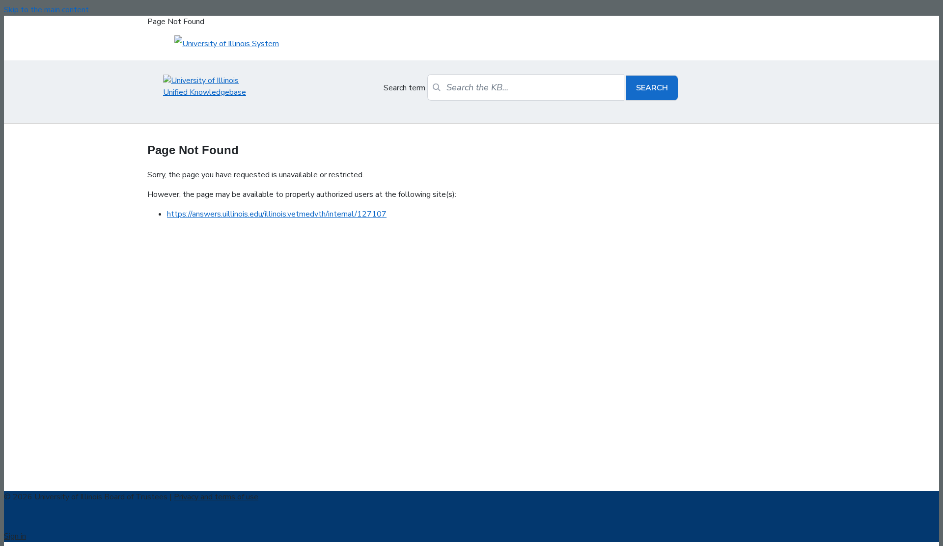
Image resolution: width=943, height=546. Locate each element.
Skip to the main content (46, 9)
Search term (404, 87)
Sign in (15, 536)
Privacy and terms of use (216, 496)
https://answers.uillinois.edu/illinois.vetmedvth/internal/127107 (277, 214)
